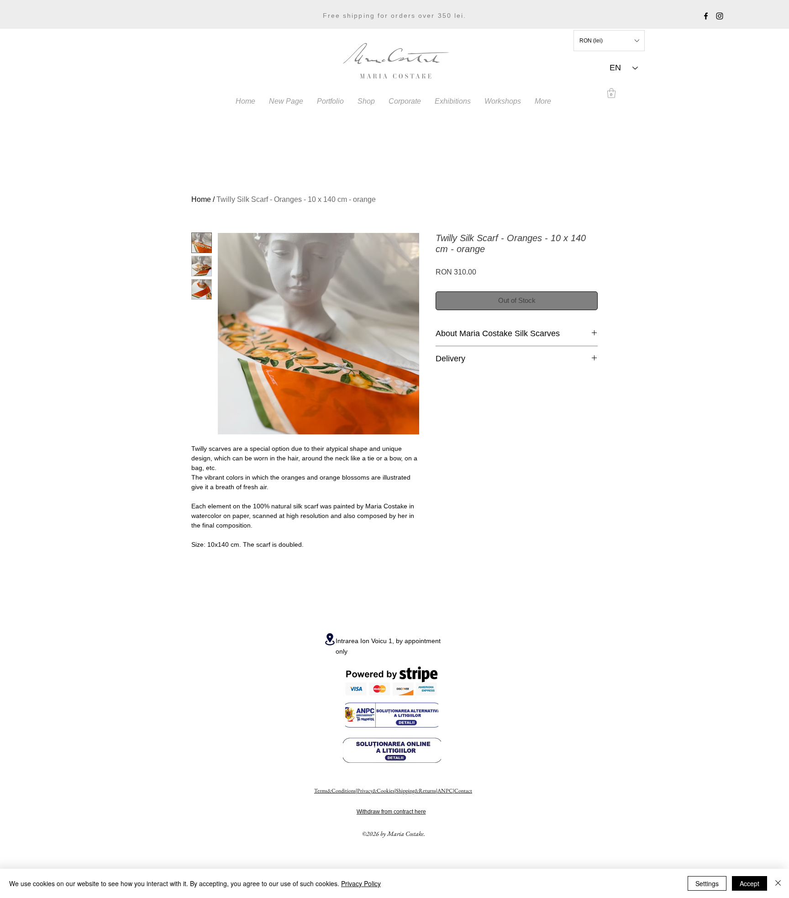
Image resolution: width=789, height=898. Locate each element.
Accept (749, 883)
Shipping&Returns (416, 790)
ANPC (445, 790)
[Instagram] (719, 16)
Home (201, 199)
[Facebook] (705, 16)
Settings (707, 883)
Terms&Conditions (335, 790)
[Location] (330, 639)
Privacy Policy (361, 883)
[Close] (778, 883)
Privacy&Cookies (375, 790)
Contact (463, 790)
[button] (609, 40)
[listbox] (609, 40)
